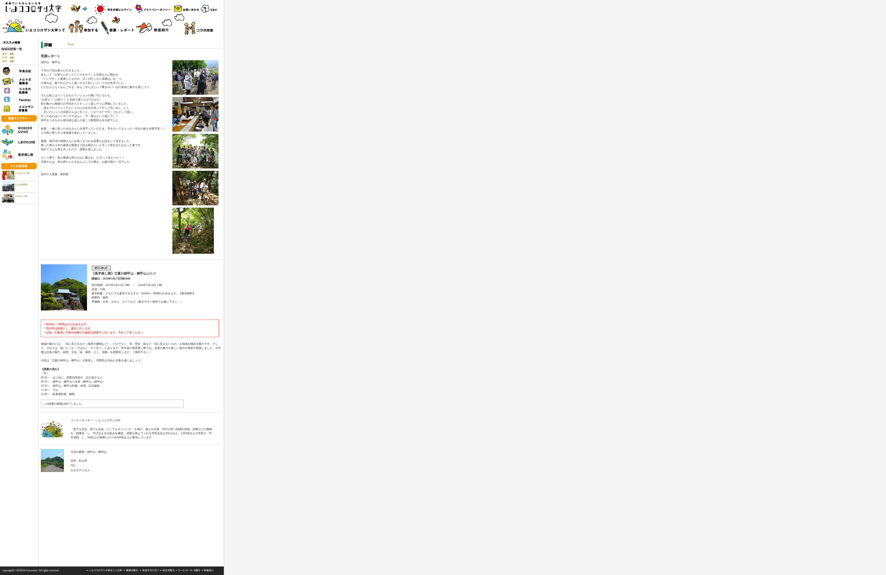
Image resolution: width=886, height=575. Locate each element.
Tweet (70, 44)
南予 (8, 61)
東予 (8, 54)
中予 (8, 57)
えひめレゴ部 (21, 196)
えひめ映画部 (21, 184)
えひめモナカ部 (22, 173)
